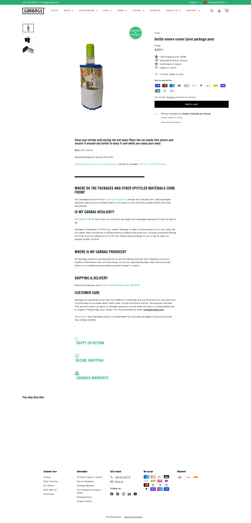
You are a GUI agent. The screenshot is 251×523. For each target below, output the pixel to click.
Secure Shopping (85, 481)
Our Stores (48, 485)
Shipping (171, 97)
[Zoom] (90, 78)
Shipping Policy (84, 497)
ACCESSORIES (87, 10)
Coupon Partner (84, 501)
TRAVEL (137, 10)
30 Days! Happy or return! (89, 477)
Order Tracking (50, 481)
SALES (54, 10)
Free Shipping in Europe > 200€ (89, 491)
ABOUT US (172, 10)
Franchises (48, 494)
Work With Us (50, 489)
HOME (121, 10)
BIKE (106, 10)
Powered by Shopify (133, 517)
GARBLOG (155, 10)
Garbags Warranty (85, 485)
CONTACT (192, 10)
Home (157, 33)
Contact (47, 477)
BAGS (67, 10)
